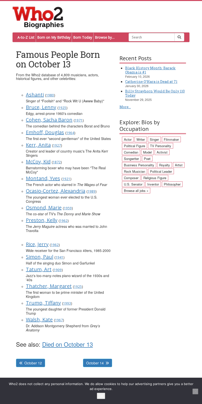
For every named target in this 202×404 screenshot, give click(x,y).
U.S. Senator (133, 184)
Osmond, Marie (44, 207)
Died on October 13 (67, 344)
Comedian (131, 152)
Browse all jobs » (136, 190)
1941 (59, 257)
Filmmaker (171, 139)
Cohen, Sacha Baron (49, 119)
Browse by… (105, 37)
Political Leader (161, 171)
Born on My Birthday (53, 37)
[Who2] (38, 13)
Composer (131, 177)
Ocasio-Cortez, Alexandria (55, 190)
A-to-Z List (25, 37)
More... (125, 107)
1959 (68, 208)
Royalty (164, 165)
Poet (147, 158)
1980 (50, 95)
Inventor (153, 184)
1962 (63, 220)
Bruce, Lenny (41, 107)
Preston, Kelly (41, 220)
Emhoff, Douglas (45, 132)
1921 (66, 178)
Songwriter (131, 158)
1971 (79, 120)
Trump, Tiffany (43, 302)
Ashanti (35, 94)
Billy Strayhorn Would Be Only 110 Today (155, 93)
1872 (57, 162)
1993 (67, 303)
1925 (62, 107)
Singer (154, 139)
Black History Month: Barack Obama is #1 (150, 70)
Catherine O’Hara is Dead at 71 (151, 81)
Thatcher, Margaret (49, 286)
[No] (195, 391)
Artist (179, 165)
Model (147, 152)
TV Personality (160, 145)
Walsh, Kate (39, 319)
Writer (140, 139)
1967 (59, 320)
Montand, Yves (43, 178)
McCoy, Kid (38, 161)
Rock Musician (134, 171)
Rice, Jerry (37, 244)
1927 (57, 145)
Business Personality (139, 165)
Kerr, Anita (38, 144)
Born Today (82, 37)
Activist (162, 152)
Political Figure (134, 145)
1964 (70, 132)
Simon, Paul (39, 256)
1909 (58, 269)
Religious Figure (154, 177)
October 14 (95, 362)
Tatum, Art (38, 269)
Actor (128, 139)
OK (101, 396)
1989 (91, 191)
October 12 (33, 362)
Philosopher (172, 184)
